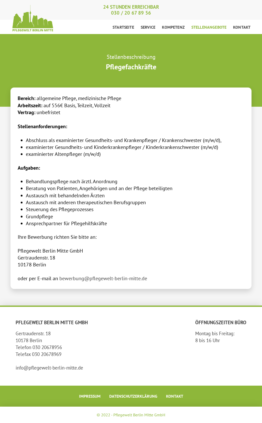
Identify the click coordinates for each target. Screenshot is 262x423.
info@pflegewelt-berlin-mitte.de (49, 367)
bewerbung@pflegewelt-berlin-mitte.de (103, 278)
